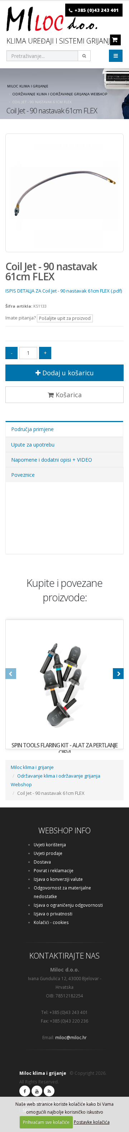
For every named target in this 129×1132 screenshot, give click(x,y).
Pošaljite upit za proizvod (65, 318)
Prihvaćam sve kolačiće (46, 1122)
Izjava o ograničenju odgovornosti (68, 905)
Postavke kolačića (92, 1122)
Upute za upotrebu (32, 444)
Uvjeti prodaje (48, 853)
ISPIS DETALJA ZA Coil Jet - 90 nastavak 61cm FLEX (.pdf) (63, 290)
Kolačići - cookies (51, 922)
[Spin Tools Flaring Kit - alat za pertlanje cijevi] (64, 679)
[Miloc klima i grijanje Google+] (37, 1091)
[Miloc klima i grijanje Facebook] (24, 1091)
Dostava (42, 862)
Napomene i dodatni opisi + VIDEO (51, 459)
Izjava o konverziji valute (58, 879)
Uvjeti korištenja (50, 844)
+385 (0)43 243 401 (97, 10)
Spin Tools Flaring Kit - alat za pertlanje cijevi (64, 748)
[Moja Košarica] (115, 39)
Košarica (68, 394)
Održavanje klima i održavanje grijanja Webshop (60, 94)
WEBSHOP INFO (64, 830)
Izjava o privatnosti (53, 913)
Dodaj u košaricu (67, 372)
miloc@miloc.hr (71, 1037)
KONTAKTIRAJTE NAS (64, 955)
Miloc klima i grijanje (27, 86)
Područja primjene (32, 429)
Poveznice (23, 474)
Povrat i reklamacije (53, 870)
